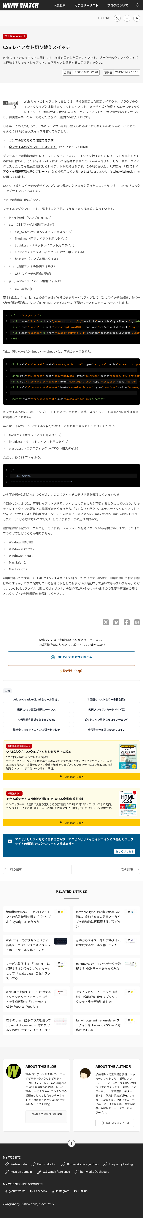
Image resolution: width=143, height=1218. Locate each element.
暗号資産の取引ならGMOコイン (106, 729)
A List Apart (89, 171)
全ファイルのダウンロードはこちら (33, 147)
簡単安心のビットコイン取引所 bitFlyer (36, 729)
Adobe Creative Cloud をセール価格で (36, 699)
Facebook (40, 1191)
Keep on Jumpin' (21, 1171)
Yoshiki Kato (18, 1164)
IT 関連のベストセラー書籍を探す (106, 699)
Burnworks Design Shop (82, 1164)
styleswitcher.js (122, 171)
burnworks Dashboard (94, 1171)
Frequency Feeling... (122, 1164)
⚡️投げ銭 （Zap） (71, 670)
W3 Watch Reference (56, 1171)
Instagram (62, 1191)
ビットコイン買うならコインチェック (106, 719)
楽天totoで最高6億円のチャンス (36, 709)
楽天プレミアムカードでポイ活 (106, 709)
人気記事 (60, 5)
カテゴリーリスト (86, 5)
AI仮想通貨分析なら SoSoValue (36, 719)
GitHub (83, 1191)
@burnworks (17, 1191)
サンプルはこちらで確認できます (31, 140)
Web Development (14, 36)
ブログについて (117, 5)
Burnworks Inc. (47, 1164)
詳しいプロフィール (118, 1123)
